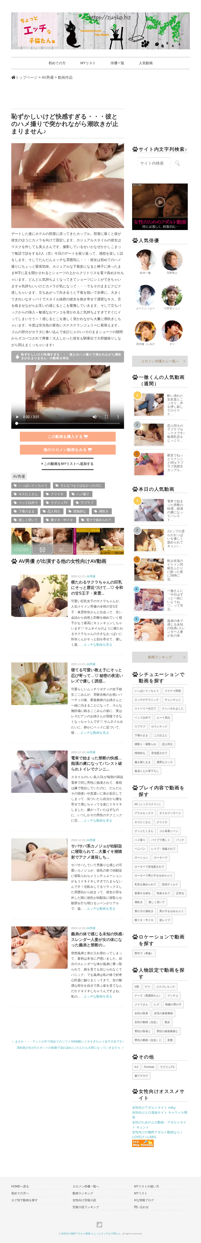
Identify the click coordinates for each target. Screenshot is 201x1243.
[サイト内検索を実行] (177, 163)
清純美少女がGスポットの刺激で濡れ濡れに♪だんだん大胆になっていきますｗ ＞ (70, 1047)
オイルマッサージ (170, 813)
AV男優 (19, 476)
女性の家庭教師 (163, 1013)
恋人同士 (54, 511)
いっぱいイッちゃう (33, 485)
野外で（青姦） (144, 953)
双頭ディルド (170, 884)
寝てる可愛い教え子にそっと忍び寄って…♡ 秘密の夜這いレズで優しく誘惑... (97, 675)
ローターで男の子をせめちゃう (153, 875)
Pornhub (149, 1066)
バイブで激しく (160, 839)
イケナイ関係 (173, 690)
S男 (137, 986)
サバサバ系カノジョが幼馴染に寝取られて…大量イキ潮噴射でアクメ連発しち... (96, 851)
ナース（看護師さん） (148, 995)
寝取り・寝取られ (145, 744)
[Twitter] (101, 1224)
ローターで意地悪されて (149, 866)
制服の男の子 (173, 1004)
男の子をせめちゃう (171, 911)
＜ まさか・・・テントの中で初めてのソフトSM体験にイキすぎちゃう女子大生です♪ (67, 1041)
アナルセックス (144, 813)
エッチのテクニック (147, 699)
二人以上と (160, 735)
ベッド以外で (28, 503)
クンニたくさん (144, 830)
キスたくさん (28, 494)
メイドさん (141, 1004)
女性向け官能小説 (84, 1200)
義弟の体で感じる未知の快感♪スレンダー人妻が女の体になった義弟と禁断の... (97, 939)
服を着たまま (143, 762)
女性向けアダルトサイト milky (154, 1107)
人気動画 (146, 63)
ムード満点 (163, 717)
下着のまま (27, 511)
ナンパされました (173, 708)
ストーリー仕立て (145, 708)
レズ (156, 1004)
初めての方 (57, 63)
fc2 (136, 1066)
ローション (141, 857)
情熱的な (79, 511)
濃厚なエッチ (165, 762)
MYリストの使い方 (146, 1186)
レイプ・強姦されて (163, 848)
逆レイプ (164, 920)
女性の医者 (141, 1013)
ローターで (160, 857)
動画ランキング (160, 657)
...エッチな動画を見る (96, 644)
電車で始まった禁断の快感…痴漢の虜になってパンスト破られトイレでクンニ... (96, 763)
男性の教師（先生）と (148, 1040)
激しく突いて (28, 520)
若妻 (170, 1040)
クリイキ (57, 494)
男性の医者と (143, 1031)
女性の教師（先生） (147, 1022)
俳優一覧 (117, 63)
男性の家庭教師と (167, 1031)
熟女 (167, 1022)
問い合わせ (141, 1207)
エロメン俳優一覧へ (86, 1186)
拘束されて (163, 893)
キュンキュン (173, 699)
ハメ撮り (82, 494)
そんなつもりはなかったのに (81, 485)
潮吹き (104, 511)
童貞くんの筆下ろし (147, 770)
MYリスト (88, 63)
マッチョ (172, 995)
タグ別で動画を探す (24, 1200)
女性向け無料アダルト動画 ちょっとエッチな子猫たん (91, 1233)
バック (180, 839)
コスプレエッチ (165, 986)
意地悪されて (159, 753)
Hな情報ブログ (144, 1200)
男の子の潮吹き (144, 911)
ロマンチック (159, 726)
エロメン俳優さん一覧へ (160, 361)
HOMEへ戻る (20, 1186)
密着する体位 (143, 893)
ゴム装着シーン (168, 830)
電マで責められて (99, 520)
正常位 (180, 893)
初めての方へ (20, 1193)
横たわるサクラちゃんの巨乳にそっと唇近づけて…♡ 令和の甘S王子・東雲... (97, 587)
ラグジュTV (59, 503)
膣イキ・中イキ (62, 520)
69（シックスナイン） (148, 804)
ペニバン (140, 848)
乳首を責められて (145, 884)
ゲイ (147, 986)
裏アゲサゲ (141, 1075)
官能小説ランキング (86, 1207)
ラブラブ (87, 503)
